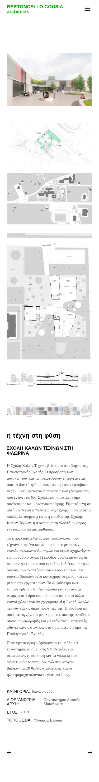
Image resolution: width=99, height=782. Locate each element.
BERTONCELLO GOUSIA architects (35, 9)
